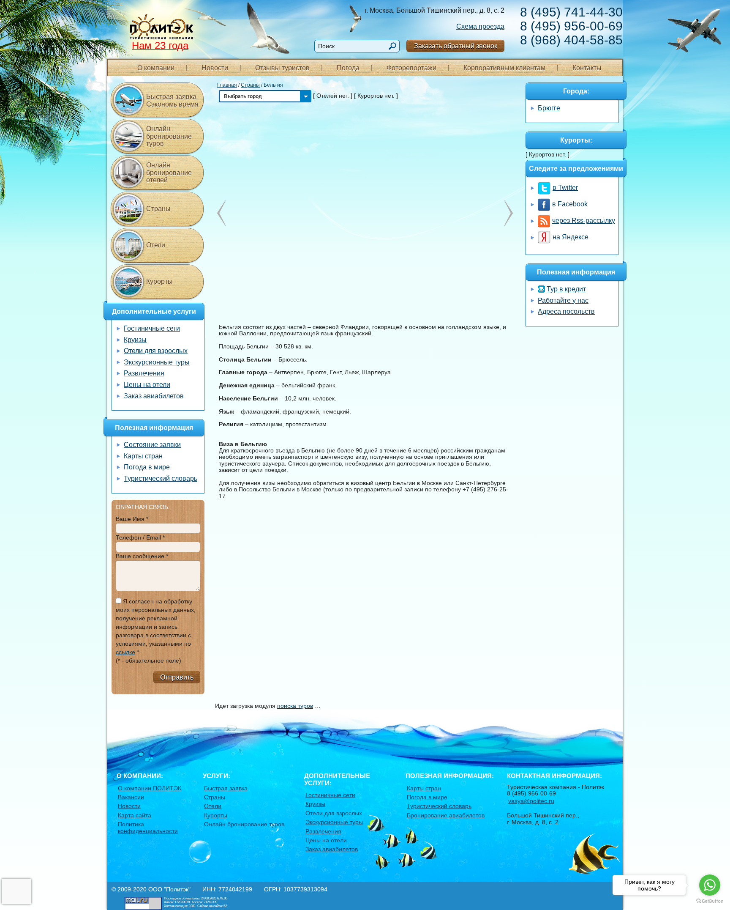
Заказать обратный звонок (455, 45)
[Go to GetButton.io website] (709, 901)
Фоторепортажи (411, 67)
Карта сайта (134, 815)
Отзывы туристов (282, 67)
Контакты (587, 67)
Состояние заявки (152, 444)
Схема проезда (480, 26)
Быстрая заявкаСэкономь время (172, 100)
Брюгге (549, 108)
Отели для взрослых (156, 350)
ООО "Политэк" (169, 889)
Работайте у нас (563, 300)
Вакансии (131, 797)
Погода (348, 67)
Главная (227, 85)
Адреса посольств (566, 311)
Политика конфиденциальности (148, 827)
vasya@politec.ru (531, 801)
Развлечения (144, 373)
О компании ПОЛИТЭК (149, 788)
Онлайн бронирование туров (169, 136)
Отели (155, 245)
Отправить (176, 677)
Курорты (159, 281)
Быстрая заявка (226, 788)
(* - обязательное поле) (148, 660)
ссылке (125, 652)
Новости (215, 67)
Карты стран (143, 456)
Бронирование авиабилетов (446, 815)
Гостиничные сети (152, 328)
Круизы (135, 339)
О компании (155, 67)
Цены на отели (147, 384)
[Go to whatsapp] (709, 885)
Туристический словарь (160, 478)
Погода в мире (147, 467)
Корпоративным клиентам (504, 67)
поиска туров (295, 705)
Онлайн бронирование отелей (169, 173)
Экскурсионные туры (157, 362)
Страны (250, 85)
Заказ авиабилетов (154, 396)
